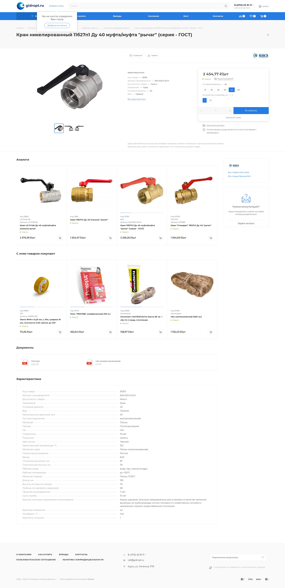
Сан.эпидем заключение (108, 361)
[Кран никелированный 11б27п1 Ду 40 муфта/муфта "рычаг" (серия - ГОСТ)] (69, 86)
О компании (23, 554)
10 (210, 100)
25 (218, 90)
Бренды (63, 554)
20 (211, 90)
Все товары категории (238, 172)
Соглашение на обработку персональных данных (239, 567)
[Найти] (225, 6)
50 (239, 90)
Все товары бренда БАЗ (239, 176)
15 (205, 90)
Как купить (45, 554)
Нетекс (91, 579)
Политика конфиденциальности (83, 560)
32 (225, 90)
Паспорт (35, 361)
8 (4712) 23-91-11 (243, 5)
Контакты (81, 554)
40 (231, 90)
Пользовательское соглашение (36, 560)
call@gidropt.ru (136, 560)
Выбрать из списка (57, 25)
